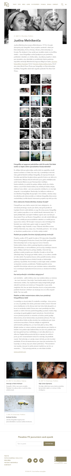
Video (23, 4)
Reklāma (7, 460)
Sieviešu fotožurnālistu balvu (42, 64)
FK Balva (43, 4)
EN (66, 4)
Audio (28, 4)
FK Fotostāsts (35, 4)
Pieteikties (49, 443)
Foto (19, 4)
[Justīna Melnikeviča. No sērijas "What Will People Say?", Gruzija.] (24, 90)
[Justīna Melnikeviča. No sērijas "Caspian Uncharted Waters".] (24, 156)
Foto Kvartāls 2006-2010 (13, 458)
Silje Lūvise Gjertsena (45, 384)
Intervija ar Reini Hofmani (14, 384)
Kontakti (55, 4)
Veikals (49, 4)
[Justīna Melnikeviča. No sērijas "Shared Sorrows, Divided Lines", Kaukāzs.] (35, 112)
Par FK (6, 456)
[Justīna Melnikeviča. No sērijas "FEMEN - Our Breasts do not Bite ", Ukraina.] (24, 79)
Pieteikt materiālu (11, 462)
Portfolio (30, 36)
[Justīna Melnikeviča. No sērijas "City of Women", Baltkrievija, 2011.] (35, 90)
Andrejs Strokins (11, 417)
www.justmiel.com (20, 352)
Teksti (14, 4)
